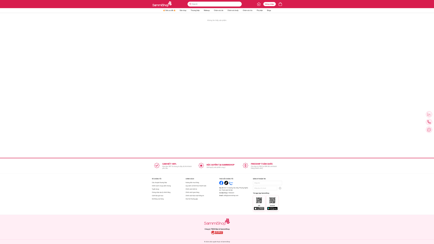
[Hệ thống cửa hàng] (259, 4)
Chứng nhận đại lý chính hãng (161, 192)
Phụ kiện (260, 10)
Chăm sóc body (233, 10)
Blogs (269, 10)
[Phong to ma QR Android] (272, 200)
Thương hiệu (195, 10)
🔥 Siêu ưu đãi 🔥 (169, 10)
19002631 (231, 193)
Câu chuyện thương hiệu (159, 182)
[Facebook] (221, 183)
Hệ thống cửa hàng (158, 199)
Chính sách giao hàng (192, 192)
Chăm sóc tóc (247, 10)
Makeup (207, 10)
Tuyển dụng (155, 189)
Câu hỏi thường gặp (192, 199)
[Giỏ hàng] (280, 4)
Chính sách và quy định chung (161, 186)
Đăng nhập (269, 4)
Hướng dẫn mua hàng (192, 182)
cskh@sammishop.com (230, 195)
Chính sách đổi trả (191, 189)
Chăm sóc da (218, 10)
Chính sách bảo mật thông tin (195, 195)
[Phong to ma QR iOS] (259, 200)
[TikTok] (226, 183)
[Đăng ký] (280, 188)
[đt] (429, 122)
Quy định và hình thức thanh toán (196, 186)
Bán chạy (183, 10)
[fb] (429, 130)
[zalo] (429, 114)
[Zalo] (231, 183)
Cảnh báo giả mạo (157, 195)
